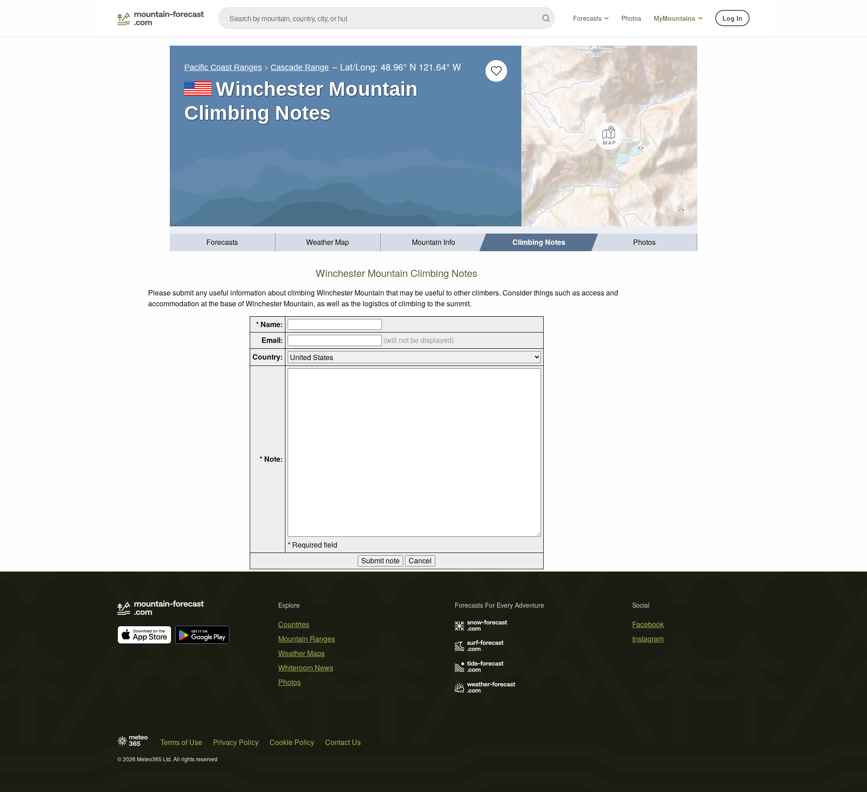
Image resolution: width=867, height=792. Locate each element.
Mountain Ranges (306, 638)
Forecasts (587, 18)
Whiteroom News (305, 667)
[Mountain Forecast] (160, 18)
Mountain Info (433, 242)
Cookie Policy (292, 742)
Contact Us (343, 742)
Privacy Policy (236, 742)
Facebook (648, 624)
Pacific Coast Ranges (223, 67)
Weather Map (327, 242)
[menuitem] (222, 242)
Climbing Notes (539, 242)
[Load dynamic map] (609, 136)
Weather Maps (301, 653)
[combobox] (386, 18)
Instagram (648, 638)
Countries (293, 624)
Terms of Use (181, 742)
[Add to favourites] (496, 71)
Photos (631, 18)
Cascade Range (299, 67)
